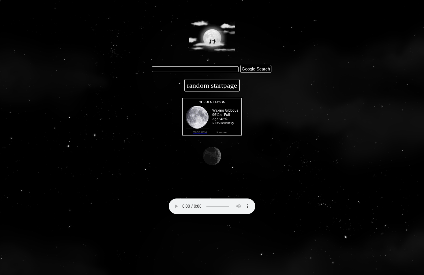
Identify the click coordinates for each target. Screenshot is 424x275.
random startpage (212, 85)
